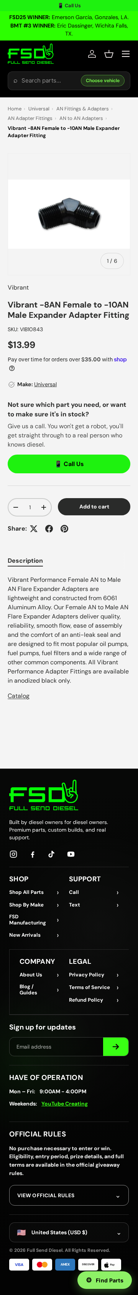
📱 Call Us (69, 5)
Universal (38, 108)
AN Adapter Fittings (30, 118)
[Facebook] (32, 854)
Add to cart (94, 506)
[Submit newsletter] (115, 1047)
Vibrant (18, 287)
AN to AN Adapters (81, 118)
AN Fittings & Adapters (82, 108)
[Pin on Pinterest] (64, 528)
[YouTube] (71, 854)
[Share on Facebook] (49, 528)
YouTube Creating (64, 1103)
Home (14, 108)
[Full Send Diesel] (43, 795)
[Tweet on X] (33, 528)
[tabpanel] (69, 638)
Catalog (19, 696)
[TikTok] (52, 854)
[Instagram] (13, 854)
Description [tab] (25, 561)
